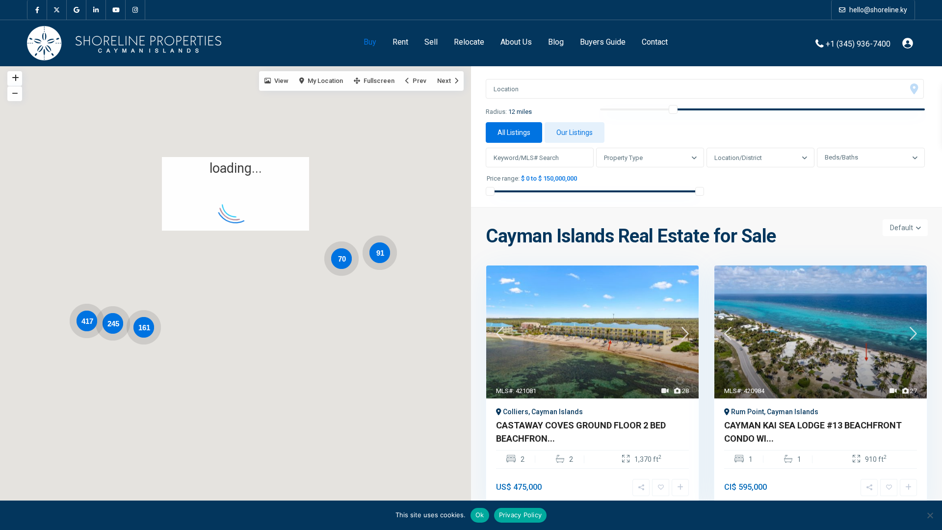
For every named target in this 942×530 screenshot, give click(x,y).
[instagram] (135, 10)
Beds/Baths (841, 157)
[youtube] (116, 10)
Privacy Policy (520, 515)
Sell (431, 42)
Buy (370, 42)
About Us (516, 42)
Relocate (469, 42)
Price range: (503, 178)
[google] (76, 10)
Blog (556, 42)
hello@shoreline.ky (877, 10)
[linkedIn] (96, 10)
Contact (655, 42)
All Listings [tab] (513, 132)
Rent (400, 42)
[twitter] (57, 10)
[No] (930, 515)
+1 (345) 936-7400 (858, 43)
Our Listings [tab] (574, 132)
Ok (479, 515)
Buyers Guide (603, 42)
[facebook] (37, 10)
